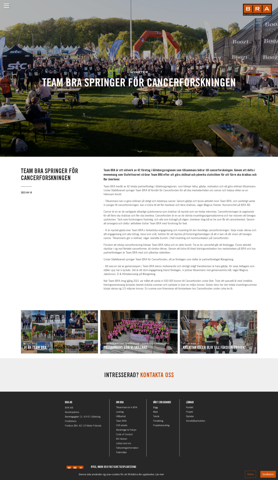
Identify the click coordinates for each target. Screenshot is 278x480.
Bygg (155, 407)
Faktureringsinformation (127, 448)
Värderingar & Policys (126, 430)
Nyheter (190, 416)
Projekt (189, 412)
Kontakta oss (157, 376)
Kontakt (189, 407)
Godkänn (268, 474)
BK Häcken (121, 439)
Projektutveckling (161, 425)
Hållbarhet (121, 416)
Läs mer (159, 474)
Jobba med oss (123, 443)
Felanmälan (121, 452)
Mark (155, 412)
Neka (250, 474)
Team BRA (121, 421)
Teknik (156, 416)
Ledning (120, 412)
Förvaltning (158, 421)
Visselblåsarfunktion (195, 421)
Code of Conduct (124, 434)
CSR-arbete (121, 425)
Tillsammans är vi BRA (126, 407)
